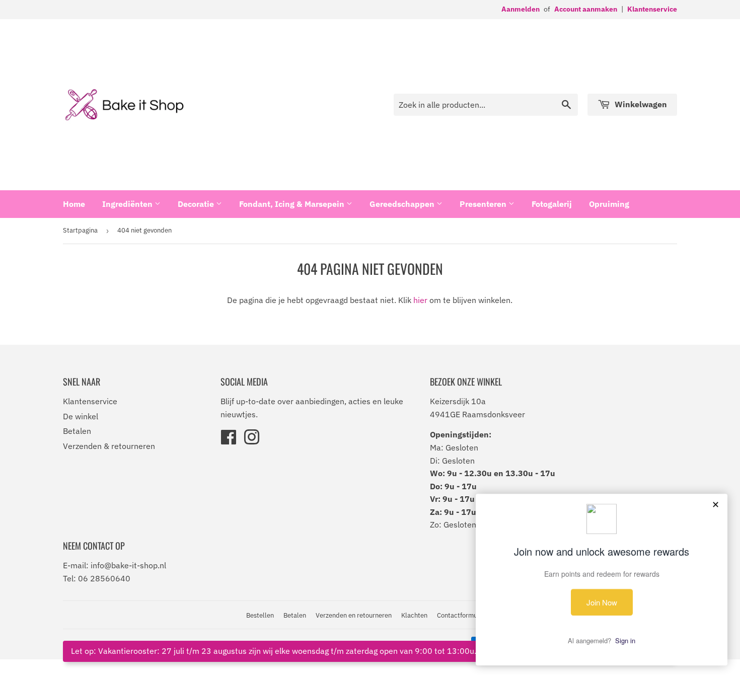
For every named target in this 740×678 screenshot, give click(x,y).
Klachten (414, 615)
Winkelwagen (640, 104)
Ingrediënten (128, 204)
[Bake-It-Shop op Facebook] (228, 440)
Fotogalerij (552, 204)
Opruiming (609, 204)
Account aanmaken (585, 9)
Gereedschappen (402, 204)
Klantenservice (652, 9)
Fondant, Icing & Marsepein (292, 204)
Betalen (77, 431)
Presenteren (484, 204)
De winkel (80, 416)
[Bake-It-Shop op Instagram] (252, 440)
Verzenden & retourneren (109, 446)
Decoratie (197, 204)
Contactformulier (462, 615)
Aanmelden (520, 9)
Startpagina (80, 230)
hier (420, 300)
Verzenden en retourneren (354, 615)
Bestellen (260, 615)
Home (74, 204)
